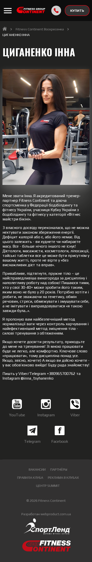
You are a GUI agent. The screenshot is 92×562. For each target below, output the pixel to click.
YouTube (17, 415)
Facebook (59, 441)
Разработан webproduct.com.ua (46, 514)
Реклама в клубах (63, 477)
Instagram (46, 415)
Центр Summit (48, 486)
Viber (75, 415)
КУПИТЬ (77, 10)
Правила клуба (30, 477)
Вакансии (37, 469)
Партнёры (58, 469)
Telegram (32, 441)
